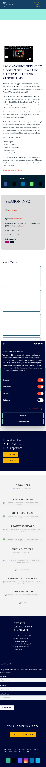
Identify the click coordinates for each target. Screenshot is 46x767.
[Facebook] (5, 184)
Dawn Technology (20, 749)
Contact (30, 749)
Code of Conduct (25, 751)
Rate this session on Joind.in (12, 170)
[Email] (41, 184)
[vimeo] (38, 760)
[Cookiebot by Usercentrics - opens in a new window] (34, 344)
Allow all (23, 415)
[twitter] (14, 760)
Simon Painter (17, 219)
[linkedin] (32, 760)
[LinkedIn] (23, 184)
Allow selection (23, 422)
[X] (14, 184)
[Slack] (8, 760)
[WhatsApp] (32, 184)
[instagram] (26, 760)
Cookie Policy (13, 751)
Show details (34, 409)
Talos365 (22, 226)
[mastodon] (20, 760)
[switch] (40, 386)
